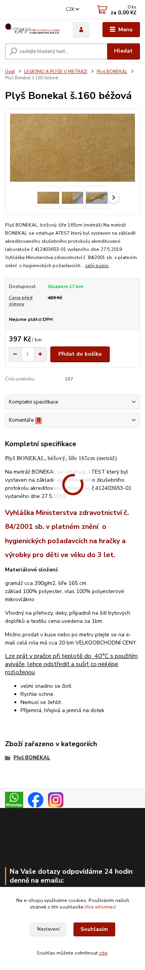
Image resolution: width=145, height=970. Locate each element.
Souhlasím (94, 929)
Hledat (123, 51)
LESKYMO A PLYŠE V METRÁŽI (55, 72)
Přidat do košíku (80, 354)
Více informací (100, 907)
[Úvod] (33, 29)
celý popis (97, 266)
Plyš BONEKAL (112, 72)
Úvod (10, 72)
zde (103, 953)
